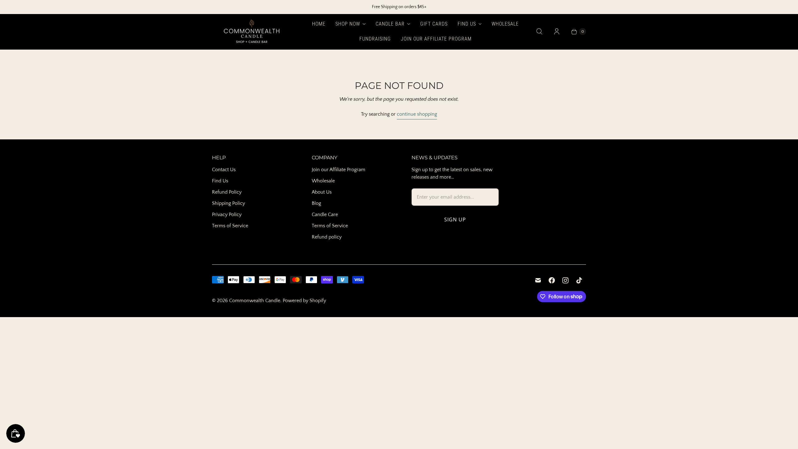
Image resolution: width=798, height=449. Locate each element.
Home (318, 24)
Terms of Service (230, 226)
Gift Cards (434, 24)
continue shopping (417, 114)
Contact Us (224, 169)
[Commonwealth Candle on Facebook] (552, 280)
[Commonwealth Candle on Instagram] (565, 280)
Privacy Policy (227, 214)
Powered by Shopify (304, 300)
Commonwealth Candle (254, 300)
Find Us (467, 24)
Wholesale (505, 24)
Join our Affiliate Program (436, 39)
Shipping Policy (228, 203)
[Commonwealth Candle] (251, 31)
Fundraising (375, 39)
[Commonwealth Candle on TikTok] (579, 280)
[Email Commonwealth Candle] (538, 280)
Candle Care (325, 214)
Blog (316, 203)
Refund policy (327, 237)
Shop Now (347, 24)
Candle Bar (390, 24)
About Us (322, 192)
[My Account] (556, 31)
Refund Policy (227, 192)
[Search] (539, 31)
